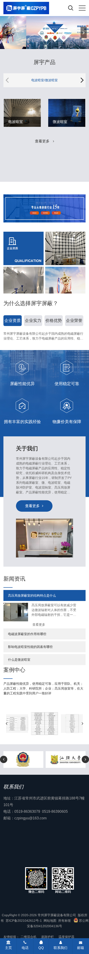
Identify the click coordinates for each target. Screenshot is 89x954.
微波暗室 (60, 122)
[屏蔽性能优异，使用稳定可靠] (44, 32)
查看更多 (42, 141)
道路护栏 (47, 937)
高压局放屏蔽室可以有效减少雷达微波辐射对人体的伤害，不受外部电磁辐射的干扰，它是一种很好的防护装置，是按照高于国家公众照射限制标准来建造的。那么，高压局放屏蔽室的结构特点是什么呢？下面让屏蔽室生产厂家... (53, 610)
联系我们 (60, 948)
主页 (8, 948)
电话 (25, 948)
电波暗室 (15, 122)
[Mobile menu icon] (82, 8)
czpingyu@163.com (30, 818)
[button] (84, 32)
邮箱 (80, 948)
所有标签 (64, 920)
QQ (41, 948)
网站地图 (50, 920)
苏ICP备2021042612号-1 (24, 920)
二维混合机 (29, 937)
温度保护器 (66, 937)
